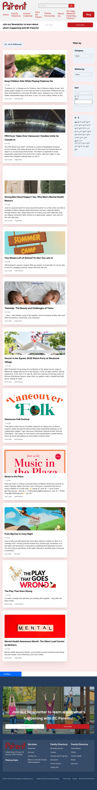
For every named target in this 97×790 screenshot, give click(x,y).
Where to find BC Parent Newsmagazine (37, 761)
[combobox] (83, 99)
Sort (76, 99)
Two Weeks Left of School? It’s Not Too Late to (29, 258)
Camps (53, 752)
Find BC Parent (38, 14)
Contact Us (32, 756)
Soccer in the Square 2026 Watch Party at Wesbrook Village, (32, 360)
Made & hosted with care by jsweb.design (48, 778)
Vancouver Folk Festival (17, 419)
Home (6, 14)
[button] (76, 122)
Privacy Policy (67, 778)
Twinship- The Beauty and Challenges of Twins (29, 308)
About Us (61, 14)
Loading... (7, 674)
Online (73, 752)
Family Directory (16, 14)
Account (31, 752)
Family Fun (54, 767)
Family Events (55, 764)
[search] (71, 6)
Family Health (76, 756)
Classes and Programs (59, 756)
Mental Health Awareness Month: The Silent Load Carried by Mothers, (34, 643)
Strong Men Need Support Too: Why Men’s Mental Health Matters (34, 199)
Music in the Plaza (14, 476)
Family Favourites (49, 14)
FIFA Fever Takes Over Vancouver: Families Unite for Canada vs (32, 138)
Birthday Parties (56, 748)
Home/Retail (75, 748)
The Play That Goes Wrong (18, 591)
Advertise (31, 748)
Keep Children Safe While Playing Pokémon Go (29, 81)
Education (54, 760)
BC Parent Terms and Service (86, 778)
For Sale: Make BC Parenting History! (71, 14)
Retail (73, 760)
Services (74, 764)
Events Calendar (27, 14)
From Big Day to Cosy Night (19, 534)
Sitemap (75, 778)
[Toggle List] (76, 105)
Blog (88, 14)
